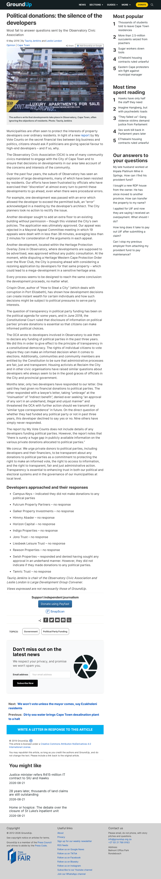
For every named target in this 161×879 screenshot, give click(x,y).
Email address (20, 674)
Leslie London (54, 40)
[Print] (64, 621)
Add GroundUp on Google (91, 45)
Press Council (44, 842)
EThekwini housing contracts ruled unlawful (133, 59)
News (82, 4)
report (85, 135)
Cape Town (23, 45)
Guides (112, 4)
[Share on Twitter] (52, 621)
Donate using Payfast (55, 603)
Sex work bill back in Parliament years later (132, 131)
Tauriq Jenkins (33, 40)
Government (31, 631)
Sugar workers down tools (131, 50)
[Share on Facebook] (46, 621)
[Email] (58, 621)
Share (71, 46)
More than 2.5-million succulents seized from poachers (132, 39)
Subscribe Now (25, 683)
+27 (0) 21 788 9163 (119, 842)
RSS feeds (62, 845)
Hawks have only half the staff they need (131, 100)
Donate (142, 4)
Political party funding (55, 631)
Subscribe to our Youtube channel (74, 869)
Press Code (41, 845)
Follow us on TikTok (67, 853)
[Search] (152, 4)
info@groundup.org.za (119, 839)
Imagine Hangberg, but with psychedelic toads (132, 109)
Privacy (61, 837)
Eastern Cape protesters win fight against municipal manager (133, 70)
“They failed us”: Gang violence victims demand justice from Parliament (134, 120)
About (60, 833)
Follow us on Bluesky (67, 861)
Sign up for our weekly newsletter (74, 841)
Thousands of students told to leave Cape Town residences (133, 26)
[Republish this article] (69, 621)
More (126, 4)
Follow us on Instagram (69, 865)
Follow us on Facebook (69, 857)
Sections (96, 4)
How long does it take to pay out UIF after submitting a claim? (131, 231)
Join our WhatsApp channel (71, 874)
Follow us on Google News (70, 849)
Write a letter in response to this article (55, 729)
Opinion (11, 45)
